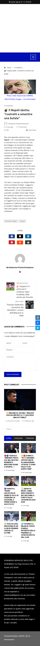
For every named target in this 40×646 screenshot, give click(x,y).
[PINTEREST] (12, 242)
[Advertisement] (20, 28)
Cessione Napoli (11, 221)
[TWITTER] (20, 236)
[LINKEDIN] (28, 236)
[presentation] (6, 406)
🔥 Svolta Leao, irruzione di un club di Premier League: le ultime (11, 528)
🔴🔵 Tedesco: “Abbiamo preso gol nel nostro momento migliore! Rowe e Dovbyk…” (11, 461)
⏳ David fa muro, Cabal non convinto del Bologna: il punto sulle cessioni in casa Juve (28, 495)
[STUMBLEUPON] (20, 242)
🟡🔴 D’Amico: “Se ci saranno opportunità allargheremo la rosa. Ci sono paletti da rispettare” (28, 462)
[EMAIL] (28, 242)
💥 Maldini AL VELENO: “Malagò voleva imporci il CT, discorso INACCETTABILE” (20, 415)
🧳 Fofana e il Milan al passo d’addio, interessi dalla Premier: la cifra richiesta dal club (28, 530)
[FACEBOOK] (12, 236)
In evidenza (8, 106)
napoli (23, 221)
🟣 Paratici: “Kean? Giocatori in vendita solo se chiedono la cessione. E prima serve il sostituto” (11, 496)
